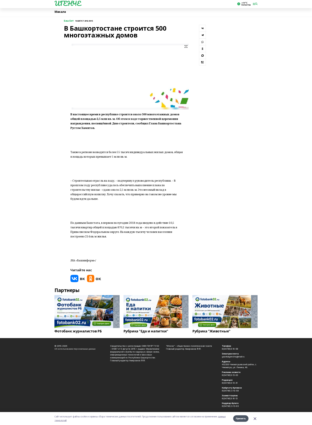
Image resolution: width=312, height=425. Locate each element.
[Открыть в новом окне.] (77, 278)
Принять (241, 418)
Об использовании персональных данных (75, 348)
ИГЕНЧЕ (67, 3)
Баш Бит (69, 20)
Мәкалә (60, 11)
